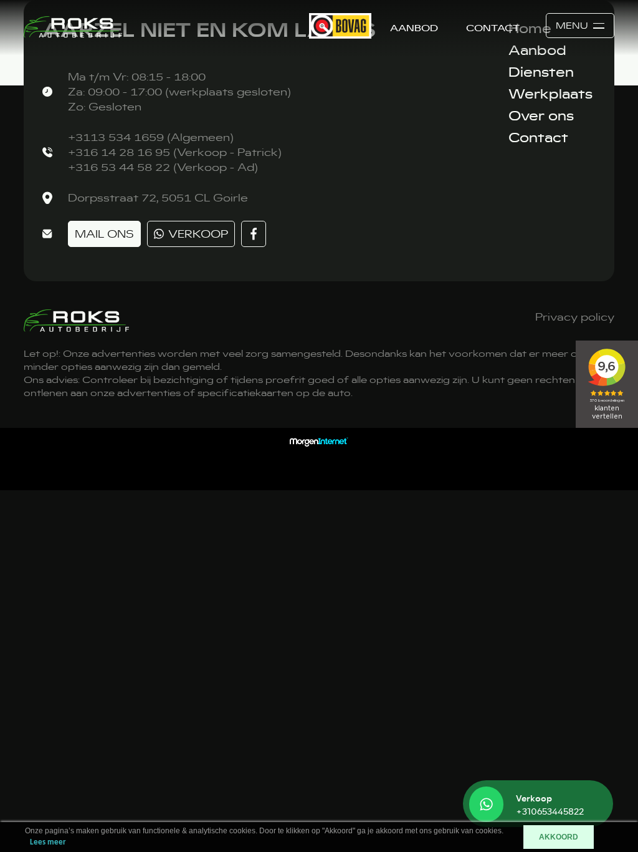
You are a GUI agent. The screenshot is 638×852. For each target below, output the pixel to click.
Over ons (541, 115)
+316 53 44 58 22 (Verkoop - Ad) (163, 167)
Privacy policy (574, 317)
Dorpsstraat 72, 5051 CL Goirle (158, 197)
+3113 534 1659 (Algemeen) (151, 137)
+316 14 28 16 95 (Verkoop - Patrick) (175, 152)
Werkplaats (550, 93)
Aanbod (414, 28)
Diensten (541, 72)
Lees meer (48, 842)
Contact (493, 28)
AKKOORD (558, 837)
